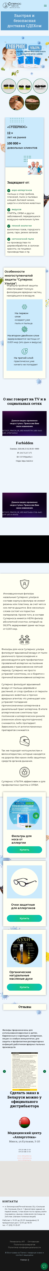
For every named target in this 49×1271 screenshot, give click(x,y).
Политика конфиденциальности (24, 1247)
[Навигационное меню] (45, 6)
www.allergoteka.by (24, 1156)
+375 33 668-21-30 (24, 1152)
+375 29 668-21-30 (24, 1150)
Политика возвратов (24, 1244)
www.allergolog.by (24, 1160)
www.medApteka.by (24, 1158)
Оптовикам (33, 1241)
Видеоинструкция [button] (32, 103)
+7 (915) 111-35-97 (13, 1225)
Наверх (23, 1260)
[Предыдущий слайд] (4, 1071)
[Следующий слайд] (44, 1071)
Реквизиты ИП (17, 1241)
